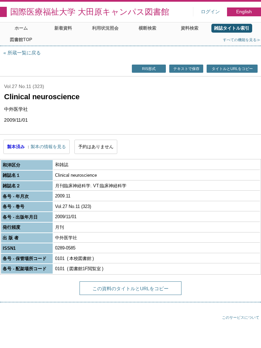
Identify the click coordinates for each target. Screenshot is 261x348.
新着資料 (63, 28)
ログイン (210, 11)
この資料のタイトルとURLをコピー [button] (130, 288)
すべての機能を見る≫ (241, 40)
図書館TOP (21, 39)
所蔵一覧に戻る (24, 52)
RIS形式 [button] (149, 69)
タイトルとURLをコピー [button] (232, 69)
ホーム (21, 28)
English (244, 11)
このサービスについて (240, 317)
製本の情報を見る (48, 146)
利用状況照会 (105, 28)
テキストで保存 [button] (186, 69)
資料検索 (189, 28)
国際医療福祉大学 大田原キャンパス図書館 (89, 11)
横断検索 (147, 28)
